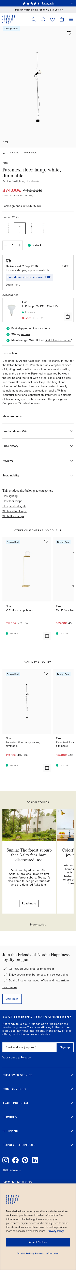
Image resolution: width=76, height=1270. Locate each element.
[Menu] (71, 19)
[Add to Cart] (68, 316)
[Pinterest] (25, 1160)
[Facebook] (15, 1160)
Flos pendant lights (14, 506)
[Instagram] (5, 1160)
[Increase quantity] (20, 245)
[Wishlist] (52, 19)
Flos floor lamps (12, 501)
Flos (5, 163)
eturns (26, 334)
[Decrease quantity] (5, 245)
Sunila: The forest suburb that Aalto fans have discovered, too (29, 854)
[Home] (3, 152)
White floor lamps (13, 516)
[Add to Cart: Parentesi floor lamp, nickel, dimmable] (47, 768)
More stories (38, 924)
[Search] (34, 19)
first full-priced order (58, 340)
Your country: (11, 1057)
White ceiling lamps (14, 511)
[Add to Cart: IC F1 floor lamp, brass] (47, 636)
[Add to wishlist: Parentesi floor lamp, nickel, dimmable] (46, 673)
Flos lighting (10, 496)
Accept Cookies (38, 1242)
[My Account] (43, 19)
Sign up (65, 1047)
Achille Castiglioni (13, 181)
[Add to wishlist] (69, 32)
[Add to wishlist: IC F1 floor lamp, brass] (46, 541)
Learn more (9, 987)
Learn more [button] (13, 284)
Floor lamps (30, 152)
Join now (12, 999)
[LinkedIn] (35, 1160)
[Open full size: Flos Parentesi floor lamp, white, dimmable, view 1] (38, 87)
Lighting (14, 152)
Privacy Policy (56, 1231)
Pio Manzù (32, 181)
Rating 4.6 (48, 3)
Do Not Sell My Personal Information (38, 1253)
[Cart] (62, 19)
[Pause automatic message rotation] (71, 3)
